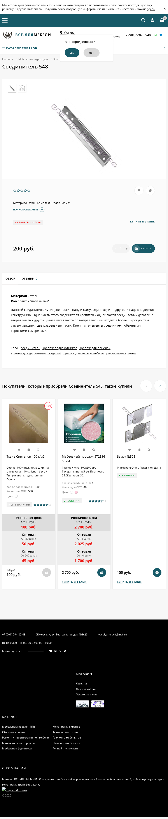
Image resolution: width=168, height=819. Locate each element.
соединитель (30, 348)
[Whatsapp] (155, 35)
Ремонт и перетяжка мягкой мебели (25, 737)
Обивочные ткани (14, 732)
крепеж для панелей (94, 348)
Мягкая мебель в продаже (19, 743)
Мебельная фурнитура (33, 59)
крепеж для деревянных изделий (36, 353)
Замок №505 (126, 456)
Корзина (81, 683)
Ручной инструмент (65, 748)
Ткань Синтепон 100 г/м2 (25, 456)
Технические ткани (65, 732)
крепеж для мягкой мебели (83, 353)
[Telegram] (160, 35)
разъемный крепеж (121, 353)
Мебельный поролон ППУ (18, 726)
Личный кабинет (87, 689)
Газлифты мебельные (67, 737)
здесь (151, 9)
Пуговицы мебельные (67, 743)
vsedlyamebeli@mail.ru (112, 634)
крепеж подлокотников (59, 348)
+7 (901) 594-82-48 (137, 35)
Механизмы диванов (66, 726)
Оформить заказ (86, 694)
